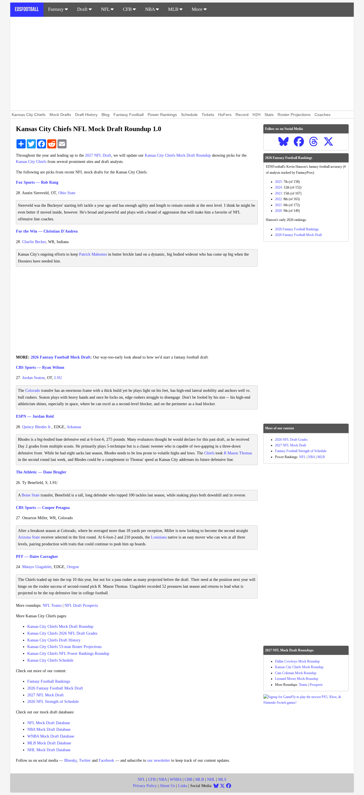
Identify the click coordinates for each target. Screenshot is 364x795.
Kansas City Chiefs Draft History (53, 640)
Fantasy (56, 9)
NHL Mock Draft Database (49, 750)
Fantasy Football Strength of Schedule (300, 451)
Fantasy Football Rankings (48, 681)
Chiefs (209, 453)
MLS (222, 779)
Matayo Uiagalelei (36, 567)
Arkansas (74, 427)
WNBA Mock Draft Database (50, 736)
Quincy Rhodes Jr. (36, 427)
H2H (256, 114)
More (198, 9)
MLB (173, 9)
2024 (278, 187)
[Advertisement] (182, 63)
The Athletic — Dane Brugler (41, 472)
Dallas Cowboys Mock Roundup (297, 661)
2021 (278, 205)
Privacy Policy (145, 786)
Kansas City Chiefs (29, 114)
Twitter (85, 760)
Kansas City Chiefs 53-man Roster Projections (64, 647)
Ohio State (66, 193)
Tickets (208, 114)
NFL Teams (52, 605)
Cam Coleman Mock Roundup (295, 673)
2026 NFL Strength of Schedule (53, 701)
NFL (106, 9)
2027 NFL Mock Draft (45, 695)
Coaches (322, 114)
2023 (278, 193)
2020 (278, 211)
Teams (303, 685)
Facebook (106, 760)
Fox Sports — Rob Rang (37, 182)
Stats (269, 114)
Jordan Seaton (33, 378)
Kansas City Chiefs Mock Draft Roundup (178, 155)
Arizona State (29, 537)
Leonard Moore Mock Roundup (296, 679)
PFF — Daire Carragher (37, 556)
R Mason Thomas (238, 453)
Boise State (31, 495)
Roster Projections (294, 114)
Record (242, 114)
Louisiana (159, 537)
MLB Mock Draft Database (49, 743)
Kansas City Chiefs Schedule (50, 660)
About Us (167, 786)
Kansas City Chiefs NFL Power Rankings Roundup (68, 653)
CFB (128, 9)
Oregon (73, 567)
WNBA (175, 779)
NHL (211, 779)
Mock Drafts (60, 114)
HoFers (224, 114)
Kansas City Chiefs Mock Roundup (299, 667)
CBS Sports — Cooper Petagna (43, 508)
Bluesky (70, 760)
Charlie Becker (34, 242)
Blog (105, 114)
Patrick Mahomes (93, 254)
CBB (188, 779)
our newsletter (158, 760)
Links (182, 786)
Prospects (316, 685)
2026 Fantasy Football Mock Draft (60, 357)
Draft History (86, 114)
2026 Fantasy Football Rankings (297, 229)
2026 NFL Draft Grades (291, 440)
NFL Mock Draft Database (48, 723)
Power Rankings (162, 114)
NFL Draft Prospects (81, 605)
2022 (278, 199)
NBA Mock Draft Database (49, 729)
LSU (58, 378)
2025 (278, 182)
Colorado (32, 390)
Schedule (189, 114)
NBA (150, 9)
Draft (83, 9)
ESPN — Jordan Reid (35, 416)
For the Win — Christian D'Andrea (47, 231)
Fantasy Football (128, 114)
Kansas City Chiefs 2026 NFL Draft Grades (62, 633)
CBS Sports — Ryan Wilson (40, 367)
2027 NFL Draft (98, 155)
